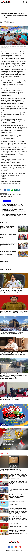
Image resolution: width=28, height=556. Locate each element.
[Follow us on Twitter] (12, 547)
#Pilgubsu (10, 196)
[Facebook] (5, 190)
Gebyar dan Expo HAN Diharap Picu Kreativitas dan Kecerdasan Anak (8, 236)
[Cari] (23, 2)
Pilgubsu (18, 11)
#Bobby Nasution (17, 194)
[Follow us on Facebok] (8, 547)
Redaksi (8, 550)
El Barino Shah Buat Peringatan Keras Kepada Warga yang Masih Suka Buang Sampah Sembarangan (12, 206)
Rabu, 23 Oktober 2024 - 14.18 (9, 22)
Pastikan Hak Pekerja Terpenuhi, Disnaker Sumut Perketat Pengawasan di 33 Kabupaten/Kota (14, 312)
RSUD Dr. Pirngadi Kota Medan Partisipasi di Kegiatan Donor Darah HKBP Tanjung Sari (8, 253)
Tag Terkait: (3, 194)
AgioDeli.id (4, 52)
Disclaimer (19, 550)
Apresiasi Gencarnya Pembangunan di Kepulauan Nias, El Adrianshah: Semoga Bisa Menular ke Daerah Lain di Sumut (14, 214)
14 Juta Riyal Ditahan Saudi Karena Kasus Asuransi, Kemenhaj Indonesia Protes (11, 332)
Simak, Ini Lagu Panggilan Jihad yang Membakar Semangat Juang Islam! (11, 470)
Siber (13, 550)
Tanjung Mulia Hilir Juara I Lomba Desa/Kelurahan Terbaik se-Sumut (8, 244)
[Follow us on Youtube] (19, 547)
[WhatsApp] (15, 190)
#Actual (9, 194)
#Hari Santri (3, 196)
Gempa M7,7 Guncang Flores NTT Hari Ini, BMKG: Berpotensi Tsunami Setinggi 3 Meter (18, 503)
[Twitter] (8, 190)
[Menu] (27, 2)
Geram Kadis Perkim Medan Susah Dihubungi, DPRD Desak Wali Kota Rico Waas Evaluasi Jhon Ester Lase (18, 518)
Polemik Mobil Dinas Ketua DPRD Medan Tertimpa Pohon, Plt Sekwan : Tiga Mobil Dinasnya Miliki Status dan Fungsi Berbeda (12, 290)
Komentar (26, 21)
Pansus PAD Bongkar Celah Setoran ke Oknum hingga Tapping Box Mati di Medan (13, 398)
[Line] (12, 190)
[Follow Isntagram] (16, 547)
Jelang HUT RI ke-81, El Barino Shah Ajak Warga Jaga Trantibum (13, 210)
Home (2, 11)
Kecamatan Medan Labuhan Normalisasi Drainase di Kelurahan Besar (7, 228)
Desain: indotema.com (14, 554)
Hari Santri (15, 11)
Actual (5, 11)
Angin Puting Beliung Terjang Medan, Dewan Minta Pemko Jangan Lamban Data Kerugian (12, 353)
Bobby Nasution (9, 11)
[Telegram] (18, 190)
